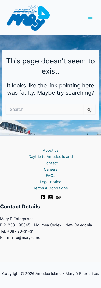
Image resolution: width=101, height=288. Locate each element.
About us (51, 150)
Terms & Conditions (50, 188)
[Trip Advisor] (58, 197)
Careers (50, 169)
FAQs (50, 175)
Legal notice (50, 182)
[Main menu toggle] (90, 17)
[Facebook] (42, 197)
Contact (51, 163)
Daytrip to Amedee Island (50, 156)
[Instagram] (50, 197)
